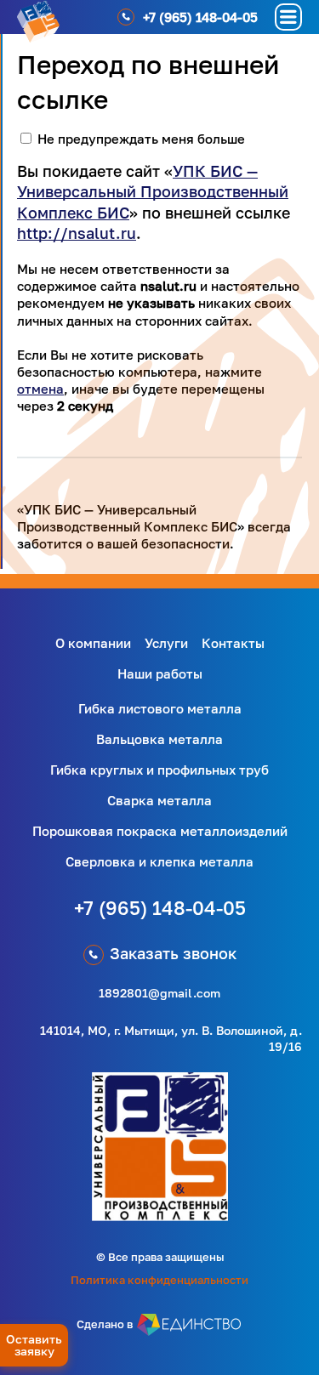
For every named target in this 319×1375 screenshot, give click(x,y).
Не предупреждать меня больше (141, 138)
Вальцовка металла (159, 739)
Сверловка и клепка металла (159, 861)
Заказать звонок (173, 953)
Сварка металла (159, 800)
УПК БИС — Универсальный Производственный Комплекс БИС (152, 192)
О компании (93, 643)
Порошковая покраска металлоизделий (160, 830)
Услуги (166, 643)
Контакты (233, 643)
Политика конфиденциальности (159, 1280)
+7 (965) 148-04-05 (160, 907)
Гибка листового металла (160, 708)
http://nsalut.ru (76, 233)
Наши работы (159, 673)
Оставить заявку (34, 1345)
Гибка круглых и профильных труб (159, 769)
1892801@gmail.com (159, 993)
